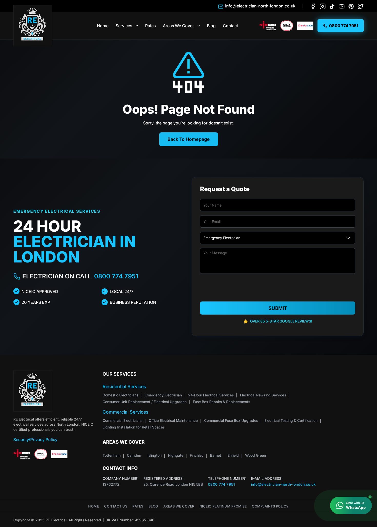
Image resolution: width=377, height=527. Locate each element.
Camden (134, 455)
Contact (230, 25)
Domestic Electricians (120, 395)
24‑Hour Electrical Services (211, 395)
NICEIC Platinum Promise (223, 506)
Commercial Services (125, 412)
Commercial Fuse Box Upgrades (231, 420)
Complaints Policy (270, 506)
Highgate (175, 455)
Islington (154, 455)
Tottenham (112, 455)
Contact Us (115, 506)
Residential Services (124, 386)
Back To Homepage (188, 139)
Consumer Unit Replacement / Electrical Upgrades (144, 401)
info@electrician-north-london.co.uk (283, 484)
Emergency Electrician (163, 395)
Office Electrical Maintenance (173, 420)
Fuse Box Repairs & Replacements (221, 401)
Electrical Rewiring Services (263, 395)
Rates (150, 25)
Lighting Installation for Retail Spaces (134, 427)
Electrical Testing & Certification (291, 420)
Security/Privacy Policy (35, 439)
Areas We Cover (178, 25)
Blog (211, 25)
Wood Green (255, 455)
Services (124, 25)
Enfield (233, 455)
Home (102, 25)
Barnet (215, 455)
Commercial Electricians (122, 420)
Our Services (119, 374)
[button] (137, 25)
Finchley (197, 455)
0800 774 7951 (116, 276)
